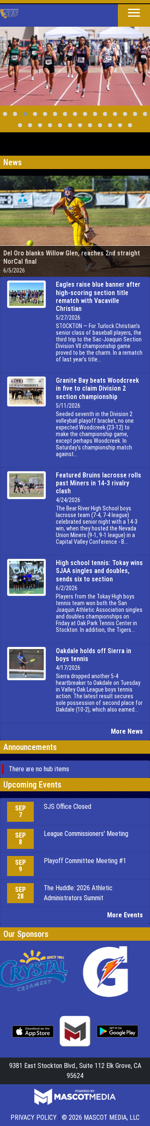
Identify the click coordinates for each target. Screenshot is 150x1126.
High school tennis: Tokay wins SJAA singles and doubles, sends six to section (99, 571)
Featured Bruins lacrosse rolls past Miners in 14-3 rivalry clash (98, 483)
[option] (75, 63)
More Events (125, 915)
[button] (134, 13)
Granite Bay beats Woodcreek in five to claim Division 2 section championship (97, 388)
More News (127, 731)
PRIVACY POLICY (33, 1117)
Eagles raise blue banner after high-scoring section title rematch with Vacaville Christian (98, 296)
